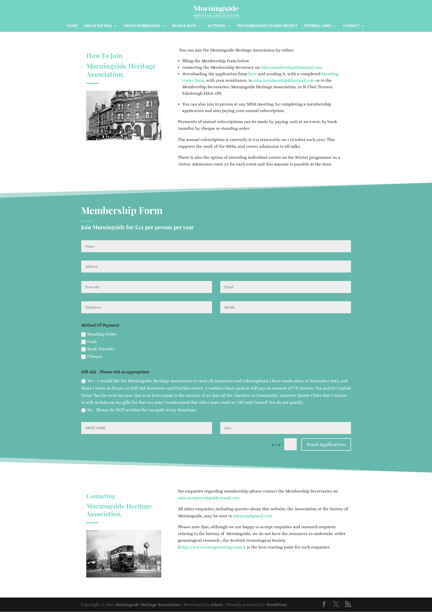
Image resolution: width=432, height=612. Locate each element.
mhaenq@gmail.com (252, 516)
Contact (351, 26)
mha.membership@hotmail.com (291, 67)
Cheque (94, 356)
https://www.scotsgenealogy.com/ (211, 547)
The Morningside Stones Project (267, 26)
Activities (217, 26)
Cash (92, 341)
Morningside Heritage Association (148, 604)
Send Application (326, 444)
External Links (318, 26)
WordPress (276, 604)
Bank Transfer (101, 348)
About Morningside (142, 26)
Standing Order (102, 334)
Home (72, 26)
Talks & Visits (184, 26)
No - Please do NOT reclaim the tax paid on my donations (141, 410)
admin (217, 604)
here (252, 74)
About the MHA (98, 26)
